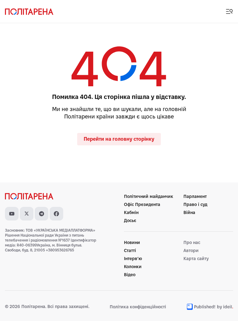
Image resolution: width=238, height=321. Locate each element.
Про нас (191, 242)
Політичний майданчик (148, 196)
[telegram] (41, 213)
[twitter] (26, 213)
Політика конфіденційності (138, 306)
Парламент (195, 196)
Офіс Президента (142, 204)
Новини (132, 242)
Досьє (130, 220)
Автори (191, 250)
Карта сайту (196, 258)
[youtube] (12, 213)
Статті (130, 250)
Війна (189, 212)
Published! (204, 306)
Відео (129, 274)
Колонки (133, 266)
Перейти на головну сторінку (119, 139)
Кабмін (131, 212)
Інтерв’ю (133, 258)
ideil (228, 306)
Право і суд (195, 204)
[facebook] (56, 213)
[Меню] (229, 11)
